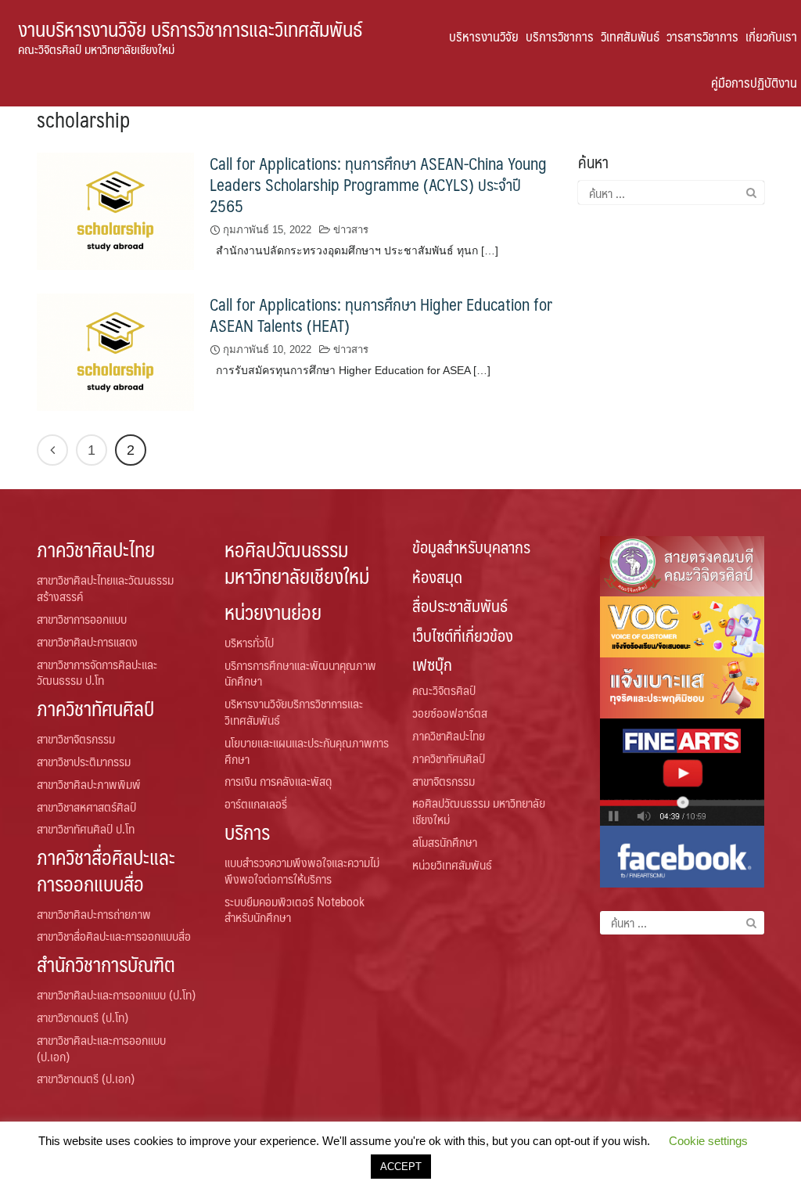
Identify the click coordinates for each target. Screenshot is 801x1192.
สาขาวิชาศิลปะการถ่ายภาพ (94, 913)
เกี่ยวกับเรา (771, 36)
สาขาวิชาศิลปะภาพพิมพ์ (89, 783)
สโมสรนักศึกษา (444, 841)
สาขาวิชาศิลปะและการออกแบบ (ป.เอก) (101, 1048)
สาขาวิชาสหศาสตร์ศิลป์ (86, 806)
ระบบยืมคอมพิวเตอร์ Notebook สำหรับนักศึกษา (294, 909)
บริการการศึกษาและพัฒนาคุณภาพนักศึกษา (300, 673)
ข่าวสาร (350, 230)
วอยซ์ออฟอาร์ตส (449, 712)
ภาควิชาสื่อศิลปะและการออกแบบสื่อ (106, 869)
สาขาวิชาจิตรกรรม (76, 738)
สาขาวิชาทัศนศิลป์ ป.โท (86, 828)
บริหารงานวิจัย (484, 36)
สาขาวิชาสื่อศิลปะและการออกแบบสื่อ (114, 935)
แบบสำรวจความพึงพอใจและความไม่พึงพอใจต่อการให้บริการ (301, 870)
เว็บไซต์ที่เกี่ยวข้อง (462, 635)
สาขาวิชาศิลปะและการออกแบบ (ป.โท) (116, 994)
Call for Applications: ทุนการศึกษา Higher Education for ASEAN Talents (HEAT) (381, 314)
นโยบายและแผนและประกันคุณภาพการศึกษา (306, 750)
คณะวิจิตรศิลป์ (444, 689)
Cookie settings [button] (708, 1140)
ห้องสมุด (437, 576)
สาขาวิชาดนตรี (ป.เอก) (86, 1078)
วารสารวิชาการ (702, 36)
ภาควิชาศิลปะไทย (96, 549)
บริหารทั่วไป (249, 642)
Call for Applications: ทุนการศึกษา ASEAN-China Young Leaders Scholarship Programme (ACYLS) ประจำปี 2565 (378, 184)
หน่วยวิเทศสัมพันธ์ (452, 864)
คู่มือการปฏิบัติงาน (754, 82)
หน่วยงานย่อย (272, 611)
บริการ (247, 831)
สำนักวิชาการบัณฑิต (106, 964)
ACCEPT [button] (401, 1166)
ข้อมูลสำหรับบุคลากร (471, 546)
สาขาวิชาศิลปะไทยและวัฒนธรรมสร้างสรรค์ (105, 588)
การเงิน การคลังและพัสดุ (278, 780)
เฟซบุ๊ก (432, 664)
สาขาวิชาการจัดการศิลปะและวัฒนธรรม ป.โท (97, 672)
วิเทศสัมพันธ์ (630, 36)
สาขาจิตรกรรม (443, 780)
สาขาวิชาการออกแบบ (82, 618)
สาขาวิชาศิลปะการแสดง (87, 641)
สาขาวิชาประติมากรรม (84, 761)
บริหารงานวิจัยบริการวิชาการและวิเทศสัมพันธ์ (293, 711)
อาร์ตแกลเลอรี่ (255, 803)
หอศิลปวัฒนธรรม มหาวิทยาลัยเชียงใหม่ (296, 562)
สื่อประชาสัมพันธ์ (460, 605)
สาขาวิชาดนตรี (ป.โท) (82, 1017)
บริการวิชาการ (560, 36)
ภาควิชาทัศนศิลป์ (95, 708)
